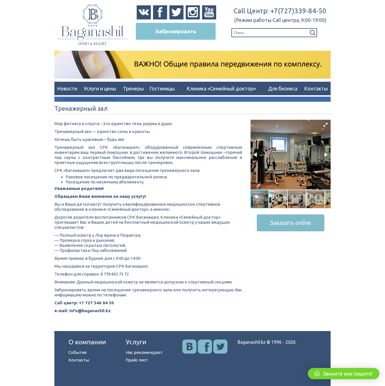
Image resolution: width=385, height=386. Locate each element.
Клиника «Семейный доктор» (221, 88)
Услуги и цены (100, 88)
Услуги (136, 341)
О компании (87, 341)
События (77, 352)
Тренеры (133, 88)
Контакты (316, 88)
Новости (67, 88)
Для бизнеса (282, 88)
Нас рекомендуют (144, 352)
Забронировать (175, 31)
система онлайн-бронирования (89, 99)
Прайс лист (137, 360)
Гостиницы (162, 88)
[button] (325, 124)
